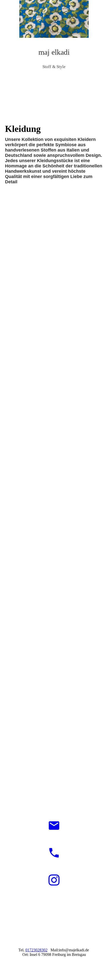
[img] (53, 19)
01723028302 (36, 950)
